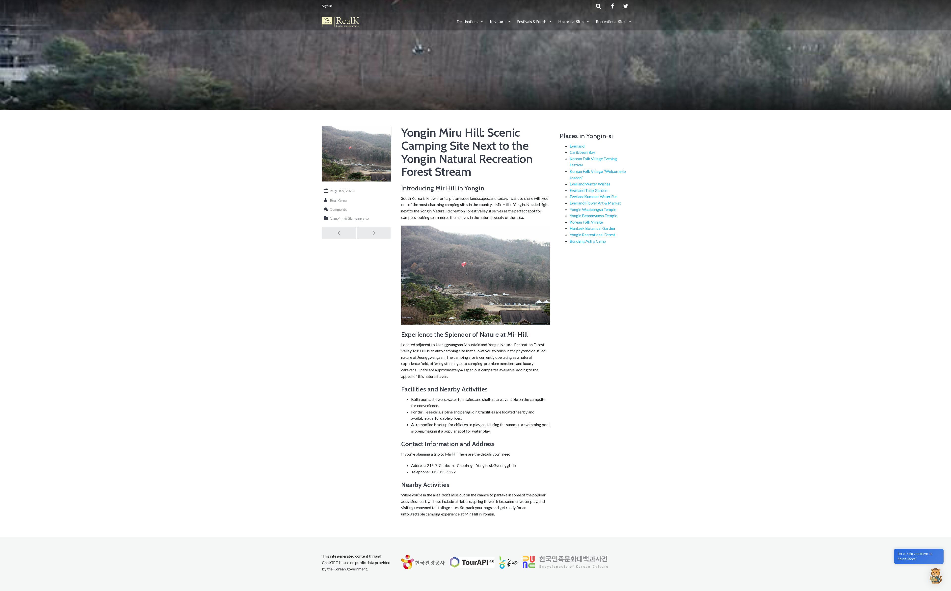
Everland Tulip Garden (588, 190)
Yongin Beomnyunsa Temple (593, 215)
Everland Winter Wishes (590, 183)
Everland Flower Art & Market (595, 203)
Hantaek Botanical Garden (592, 228)
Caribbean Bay (582, 152)
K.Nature (498, 21)
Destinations (468, 21)
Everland (577, 146)
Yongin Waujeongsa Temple (593, 209)
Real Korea (338, 200)
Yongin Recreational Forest (592, 234)
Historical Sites (571, 21)
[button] (936, 576)
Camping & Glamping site (349, 218)
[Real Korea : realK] (340, 21)
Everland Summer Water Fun (593, 196)
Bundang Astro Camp (588, 241)
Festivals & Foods (532, 21)
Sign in (327, 6)
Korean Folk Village (586, 222)
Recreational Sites (611, 21)
